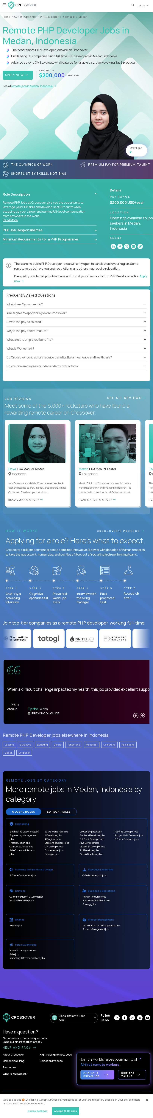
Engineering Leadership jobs (24, 831)
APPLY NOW (15, 75)
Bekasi (58, 744)
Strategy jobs (89, 904)
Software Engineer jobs (56, 831)
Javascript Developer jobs (92, 846)
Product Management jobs (95, 929)
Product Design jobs (20, 842)
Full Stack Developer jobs (91, 839)
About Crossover (13, 1054)
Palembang (128, 744)
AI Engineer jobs (53, 839)
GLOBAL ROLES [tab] (23, 811)
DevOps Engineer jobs (90, 831)
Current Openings (25, 17)
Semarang (109, 744)
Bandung (42, 744)
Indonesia (69, 17)
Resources (9, 1067)
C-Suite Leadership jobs (94, 875)
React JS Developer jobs (126, 831)
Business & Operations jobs (96, 900)
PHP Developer (49, 17)
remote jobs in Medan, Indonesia (32, 86)
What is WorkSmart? (15, 1073)
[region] (76, 1106)
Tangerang (74, 744)
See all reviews (125, 398)
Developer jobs (52, 854)
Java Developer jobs (89, 842)
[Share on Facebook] (120, 246)
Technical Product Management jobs (101, 925)
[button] (50, 194)
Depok (9, 752)
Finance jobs (16, 925)
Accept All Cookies (65, 1111)
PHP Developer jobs (89, 850)
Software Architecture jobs (23, 875)
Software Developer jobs (126, 839)
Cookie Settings (37, 1111)
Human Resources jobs (94, 896)
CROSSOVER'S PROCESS (119, 531)
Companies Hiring (13, 1061)
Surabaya (25, 744)
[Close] (147, 1100)
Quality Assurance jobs (21, 846)
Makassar (91, 744)
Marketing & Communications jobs (27, 958)
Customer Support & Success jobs (26, 896)
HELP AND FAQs (17, 1047)
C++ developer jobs (54, 850)
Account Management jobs (23, 950)
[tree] (76, 317)
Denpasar (24, 752)
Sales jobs (14, 954)
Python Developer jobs (90, 854)
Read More (10, 220)
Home (6, 17)
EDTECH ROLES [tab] (59, 811)
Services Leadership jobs (22, 900)
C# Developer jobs (54, 846)
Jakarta (9, 744)
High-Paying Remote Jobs (56, 1054)
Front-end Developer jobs (92, 835)
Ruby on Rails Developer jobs (129, 835)
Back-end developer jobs (57, 842)
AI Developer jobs (53, 835)
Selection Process (51, 1061)
